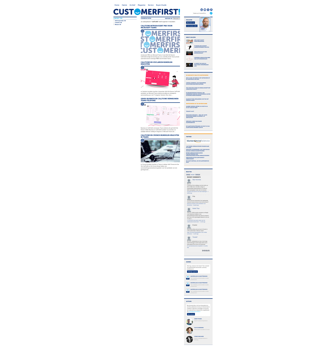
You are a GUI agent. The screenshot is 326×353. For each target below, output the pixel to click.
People (188, 174)
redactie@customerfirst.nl (194, 311)
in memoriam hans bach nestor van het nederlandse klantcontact (196, 220)
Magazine (141, 5)
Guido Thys (195, 208)
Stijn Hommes (196, 180)
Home (117, 5)
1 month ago (202, 221)
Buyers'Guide (161, 5)
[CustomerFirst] (146, 11)
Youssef (194, 237)
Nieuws (117, 24)
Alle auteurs (191, 314)
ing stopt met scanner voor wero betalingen (197, 191)
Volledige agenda (192, 271)
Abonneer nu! (190, 22)
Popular (198, 174)
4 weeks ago (196, 205)
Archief (132, 5)
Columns (117, 22)
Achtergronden (119, 20)
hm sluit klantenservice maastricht (195, 246)
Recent (193, 174)
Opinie (124, 5)
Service (151, 5)
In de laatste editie (192, 26)
